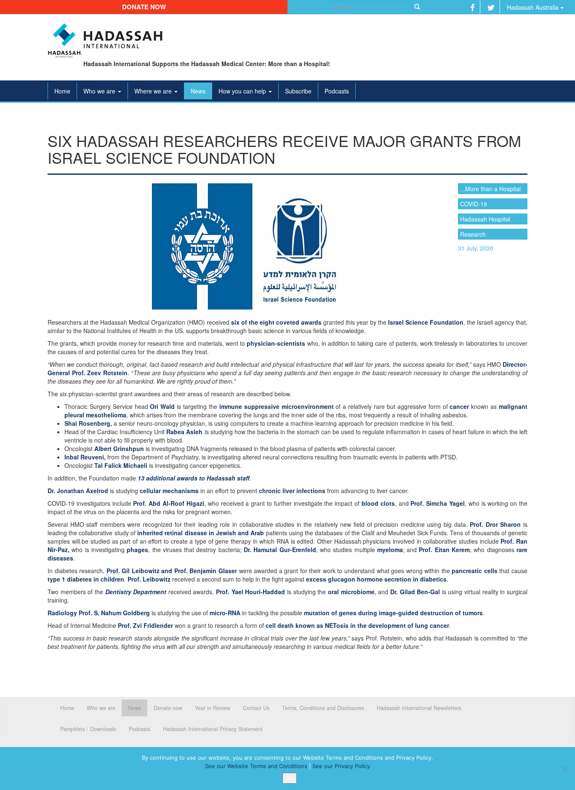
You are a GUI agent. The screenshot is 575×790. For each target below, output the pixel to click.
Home (62, 91)
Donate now (144, 6)
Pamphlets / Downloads (88, 729)
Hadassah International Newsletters (419, 708)
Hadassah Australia (533, 7)
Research (473, 234)
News (198, 91)
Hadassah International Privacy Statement (213, 729)
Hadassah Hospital (485, 219)
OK (289, 778)
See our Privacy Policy (341, 766)
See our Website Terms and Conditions (256, 766)
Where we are (153, 91)
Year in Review (212, 708)
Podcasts (337, 91)
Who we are (100, 91)
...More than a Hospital (490, 188)
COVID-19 (473, 204)
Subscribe (298, 91)
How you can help (243, 91)
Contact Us (256, 708)
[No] (564, 768)
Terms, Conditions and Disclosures (323, 708)
